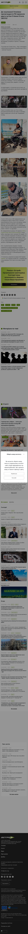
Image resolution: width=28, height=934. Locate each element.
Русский (14, 477)
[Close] (24, 454)
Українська (14, 473)
